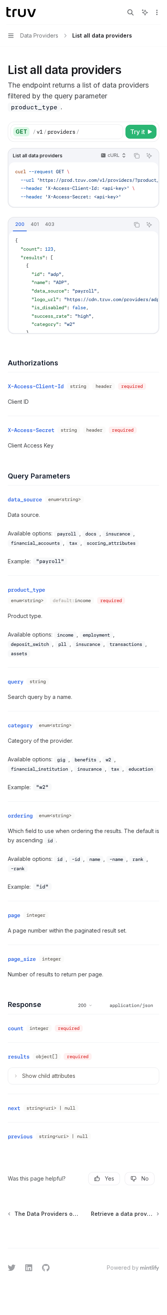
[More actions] (157, 12)
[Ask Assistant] (149, 156)
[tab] (20, 224)
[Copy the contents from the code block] (137, 156)
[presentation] (83, 282)
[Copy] (116, 132)
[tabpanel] (83, 282)
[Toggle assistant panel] (144, 12)
